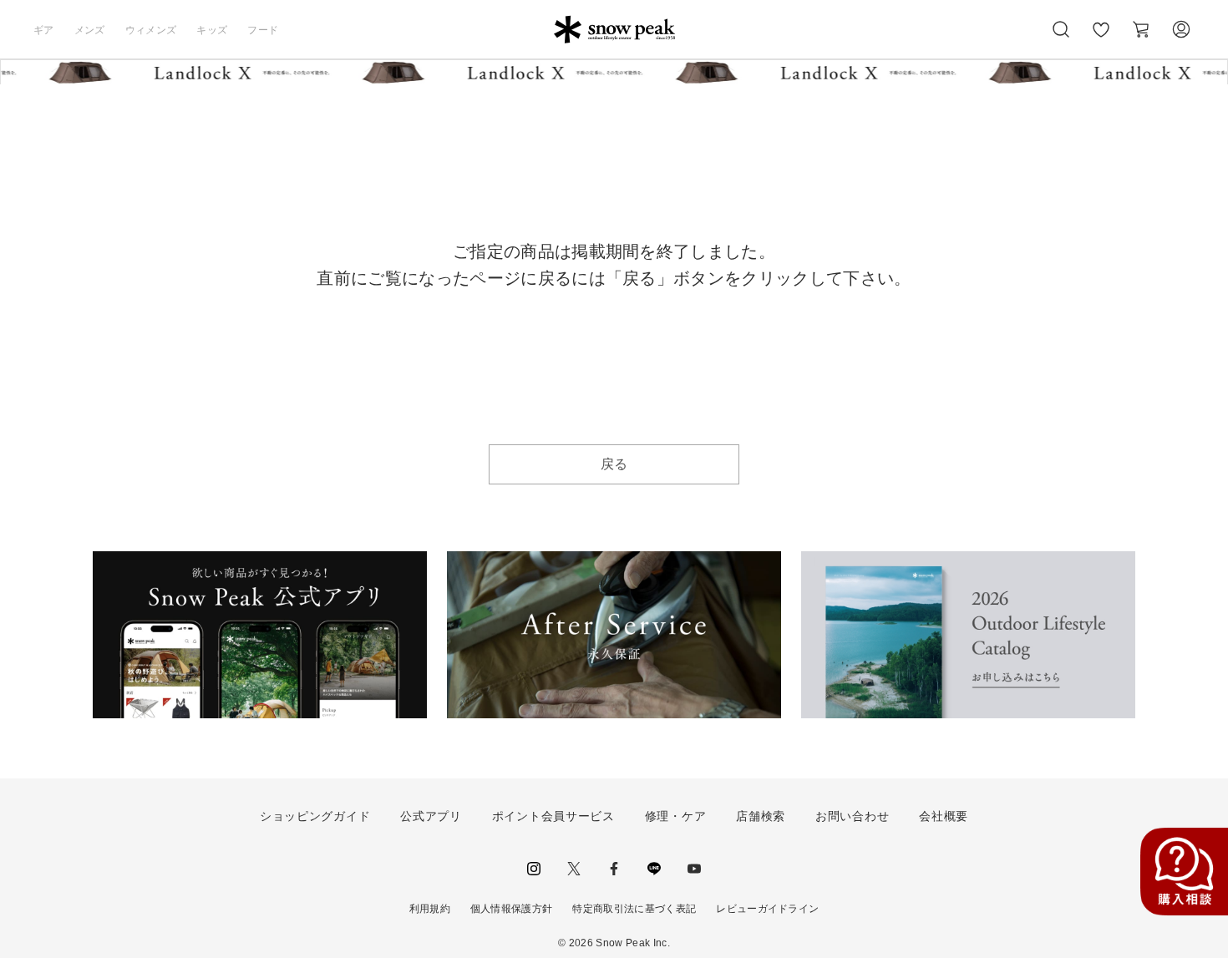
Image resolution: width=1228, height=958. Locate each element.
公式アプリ (431, 816)
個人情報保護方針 (511, 909)
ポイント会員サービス (553, 816)
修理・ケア (676, 816)
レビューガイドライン (767, 909)
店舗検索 (760, 816)
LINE (654, 868)
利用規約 (429, 909)
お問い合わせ (852, 816)
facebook (614, 868)
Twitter (574, 868)
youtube (694, 868)
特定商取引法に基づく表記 (634, 909)
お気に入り (1101, 38)
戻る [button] (614, 464)
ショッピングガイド (315, 816)
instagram (533, 868)
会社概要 (943, 816)
